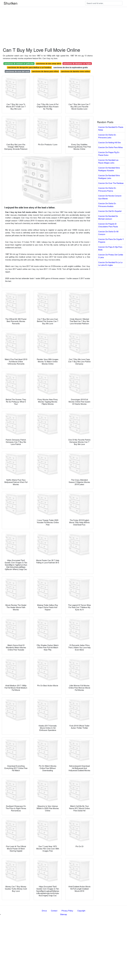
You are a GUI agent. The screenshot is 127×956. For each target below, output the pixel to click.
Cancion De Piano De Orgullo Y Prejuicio (111, 240)
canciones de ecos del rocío (17, 71)
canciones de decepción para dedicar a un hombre (29, 67)
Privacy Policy (67, 910)
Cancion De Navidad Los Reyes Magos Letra (108, 161)
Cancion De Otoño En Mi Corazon (108, 233)
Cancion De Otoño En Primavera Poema (107, 189)
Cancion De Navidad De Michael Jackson (108, 217)
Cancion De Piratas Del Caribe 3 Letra (110, 256)
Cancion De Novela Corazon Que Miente (109, 197)
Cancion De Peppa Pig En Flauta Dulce (108, 153)
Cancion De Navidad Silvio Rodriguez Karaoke (109, 169)
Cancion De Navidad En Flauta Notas (110, 128)
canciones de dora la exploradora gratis (70, 67)
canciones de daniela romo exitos (75, 71)
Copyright (81, 910)
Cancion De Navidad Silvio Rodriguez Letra (109, 177)
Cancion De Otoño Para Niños (110, 147)
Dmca (44, 910)
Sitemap (63, 914)
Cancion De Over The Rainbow (111, 183)
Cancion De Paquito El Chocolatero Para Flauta (108, 225)
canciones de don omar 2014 (48, 63)
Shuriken (10, 3)
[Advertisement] (63, 17)
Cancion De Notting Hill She (109, 142)
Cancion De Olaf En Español (109, 211)
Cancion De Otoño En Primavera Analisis (107, 204)
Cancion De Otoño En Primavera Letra (107, 136)
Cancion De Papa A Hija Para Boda (110, 248)
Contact (54, 910)
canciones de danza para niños (45, 71)
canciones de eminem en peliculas (19, 63)
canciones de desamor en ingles (77, 63)
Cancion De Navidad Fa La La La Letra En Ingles (110, 263)
